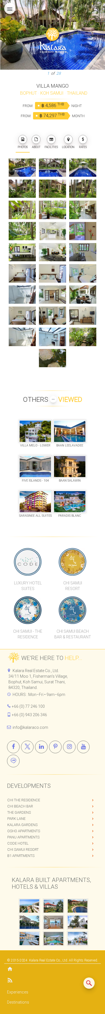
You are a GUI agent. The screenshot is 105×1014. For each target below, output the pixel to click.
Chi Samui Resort (23, 849)
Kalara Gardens (22, 825)
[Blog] (52, 981)
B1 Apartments (20, 856)
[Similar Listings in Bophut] (89, 983)
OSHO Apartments (23, 831)
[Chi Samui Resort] (72, 562)
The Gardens (19, 812)
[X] (27, 747)
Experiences (17, 992)
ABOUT (36, 147)
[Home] (52, 969)
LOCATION (68, 147)
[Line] (13, 761)
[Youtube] (83, 747)
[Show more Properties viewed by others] (53, 399)
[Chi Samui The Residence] (28, 610)
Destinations (18, 1002)
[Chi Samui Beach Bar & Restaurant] (72, 610)
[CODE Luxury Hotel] (28, 562)
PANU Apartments (23, 837)
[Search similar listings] (89, 983)
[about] (36, 139)
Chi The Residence (23, 800)
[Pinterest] (55, 747)
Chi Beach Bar (20, 806)
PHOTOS (23, 147)
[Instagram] (69, 747)
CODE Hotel (18, 843)
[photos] (22, 139)
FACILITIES (51, 147)
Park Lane (16, 818)
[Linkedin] (41, 747)
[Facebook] (13, 747)
